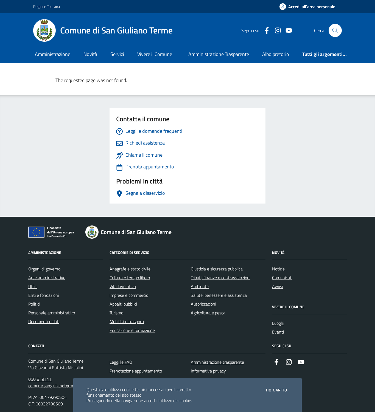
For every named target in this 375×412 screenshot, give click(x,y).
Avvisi (277, 286)
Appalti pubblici (123, 304)
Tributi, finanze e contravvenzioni (220, 277)
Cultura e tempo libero (130, 277)
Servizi (117, 54)
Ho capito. (277, 390)
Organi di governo (44, 269)
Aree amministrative (46, 277)
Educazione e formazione (132, 330)
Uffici (32, 286)
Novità (90, 54)
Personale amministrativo (51, 312)
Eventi (278, 332)
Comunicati (282, 277)
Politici (34, 304)
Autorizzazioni (203, 304)
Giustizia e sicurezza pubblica (217, 269)
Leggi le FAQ (121, 362)
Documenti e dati (43, 321)
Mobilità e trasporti (127, 321)
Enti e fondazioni (43, 295)
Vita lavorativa (123, 286)
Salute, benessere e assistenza (219, 295)
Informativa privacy (208, 371)
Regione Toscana (46, 6)
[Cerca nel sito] (335, 30)
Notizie (278, 269)
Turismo (116, 312)
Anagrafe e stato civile (130, 269)
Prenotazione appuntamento (136, 371)
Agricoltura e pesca (208, 312)
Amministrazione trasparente (217, 362)
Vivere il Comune (154, 54)
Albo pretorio (275, 54)
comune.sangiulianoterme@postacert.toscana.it (72, 385)
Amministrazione (52, 54)
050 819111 (40, 379)
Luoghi (278, 323)
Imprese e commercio (129, 295)
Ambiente (200, 286)
